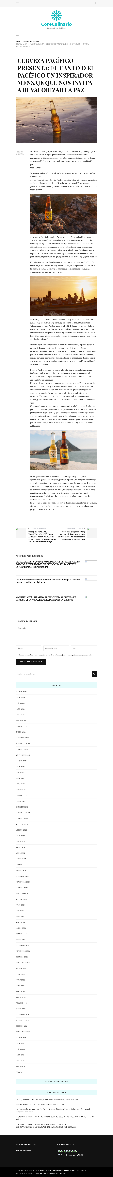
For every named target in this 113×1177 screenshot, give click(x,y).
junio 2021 (20, 1049)
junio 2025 (20, 772)
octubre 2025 (22, 749)
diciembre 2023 (22, 876)
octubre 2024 (22, 818)
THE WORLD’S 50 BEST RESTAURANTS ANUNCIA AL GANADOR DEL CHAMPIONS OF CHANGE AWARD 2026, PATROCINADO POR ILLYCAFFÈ (46, 1125)
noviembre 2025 (23, 743)
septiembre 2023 (23, 893)
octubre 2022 (22, 957)
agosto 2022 (21, 968)
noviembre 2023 (23, 882)
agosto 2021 (21, 1038)
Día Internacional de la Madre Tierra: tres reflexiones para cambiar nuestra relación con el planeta (48, 580)
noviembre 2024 (23, 813)
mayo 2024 (20, 847)
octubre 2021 (21, 1026)
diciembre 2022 (22, 945)
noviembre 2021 (23, 1020)
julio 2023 (20, 905)
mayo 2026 (20, 709)
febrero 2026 (21, 726)
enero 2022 (21, 1009)
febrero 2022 (21, 1003)
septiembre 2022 (23, 963)
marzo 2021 (21, 1066)
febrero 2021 (21, 1072)
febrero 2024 (21, 865)
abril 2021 (20, 1061)
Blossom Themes (25, 1173)
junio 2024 (20, 842)
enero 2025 (21, 801)
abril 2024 (20, 853)
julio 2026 (20, 697)
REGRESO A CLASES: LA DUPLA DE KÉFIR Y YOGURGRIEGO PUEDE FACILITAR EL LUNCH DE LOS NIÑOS (55, 1118)
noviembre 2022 (23, 951)
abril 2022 (20, 991)
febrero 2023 (21, 934)
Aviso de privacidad (23, 1150)
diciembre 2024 (22, 807)
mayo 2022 (20, 986)
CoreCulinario (56, 24)
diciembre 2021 (22, 1015)
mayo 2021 (20, 1055)
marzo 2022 (21, 997)
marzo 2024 (21, 859)
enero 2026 (21, 732)
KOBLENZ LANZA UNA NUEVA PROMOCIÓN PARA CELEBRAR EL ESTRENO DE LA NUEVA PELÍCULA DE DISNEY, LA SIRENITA (46, 598)
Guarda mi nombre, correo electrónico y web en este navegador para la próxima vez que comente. (55, 655)
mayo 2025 (20, 778)
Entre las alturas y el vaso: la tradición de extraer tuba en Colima (40, 1104)
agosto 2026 (21, 692)
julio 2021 (20, 1043)
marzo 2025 (21, 790)
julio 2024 (20, 836)
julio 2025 (20, 767)
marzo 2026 (21, 720)
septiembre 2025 (23, 755)
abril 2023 (20, 922)
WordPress (47, 1173)
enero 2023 (21, 940)
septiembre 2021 (23, 1032)
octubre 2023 (22, 888)
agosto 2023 (21, 899)
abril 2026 (20, 715)
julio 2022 (20, 974)
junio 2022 (20, 980)
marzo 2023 (21, 928)
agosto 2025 (21, 761)
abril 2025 (20, 784)
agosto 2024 (21, 830)
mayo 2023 (20, 917)
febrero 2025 (21, 795)
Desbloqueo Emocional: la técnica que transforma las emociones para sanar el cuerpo (48, 1099)
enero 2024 (21, 870)
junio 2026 (20, 703)
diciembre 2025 (22, 738)
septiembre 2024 (23, 824)
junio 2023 (20, 911)
